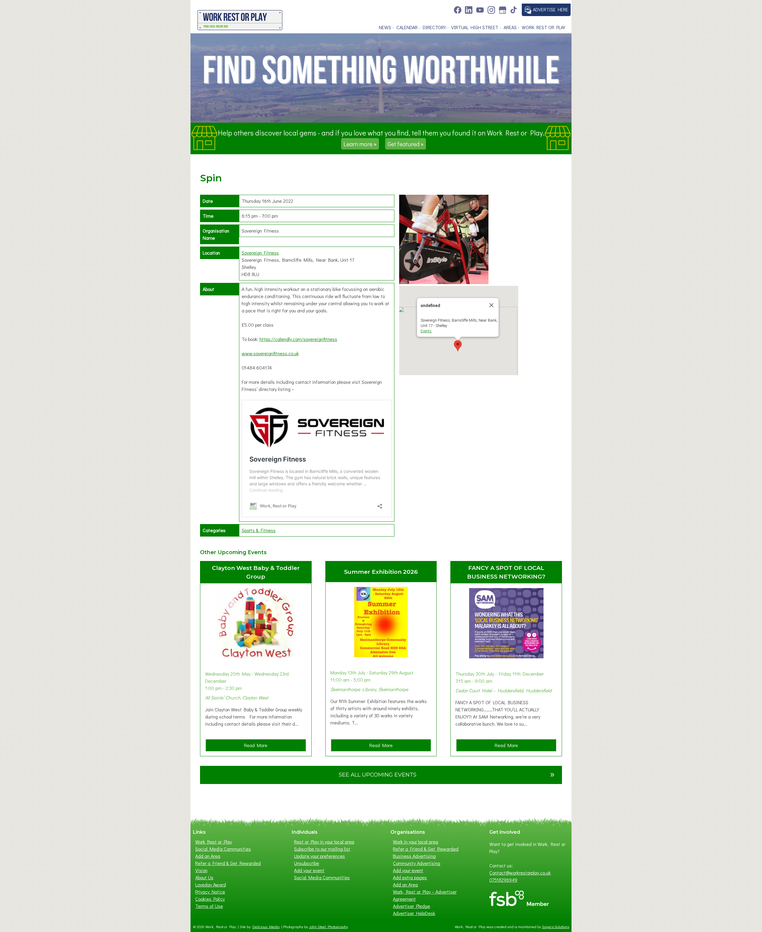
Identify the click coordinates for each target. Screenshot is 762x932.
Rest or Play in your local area (324, 842)
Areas (510, 27)
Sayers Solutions (555, 926)
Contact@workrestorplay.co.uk (520, 872)
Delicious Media (265, 926)
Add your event (309, 870)
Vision (201, 870)
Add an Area (207, 856)
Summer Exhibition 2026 (381, 571)
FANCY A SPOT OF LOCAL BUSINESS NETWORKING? (506, 572)
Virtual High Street (474, 27)
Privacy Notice (210, 892)
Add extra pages (410, 877)
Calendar (407, 27)
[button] (458, 345)
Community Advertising (416, 863)
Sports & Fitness (259, 530)
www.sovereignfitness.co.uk (270, 353)
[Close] (491, 305)
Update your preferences (319, 856)
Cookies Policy (210, 899)
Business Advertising (414, 856)
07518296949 (503, 880)
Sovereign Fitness (260, 253)
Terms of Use (209, 906)
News (385, 27)
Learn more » (360, 144)
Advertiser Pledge (411, 906)
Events (426, 331)
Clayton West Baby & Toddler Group (256, 572)
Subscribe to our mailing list (322, 849)
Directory (434, 27)
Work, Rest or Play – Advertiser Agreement (425, 895)
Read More (257, 746)
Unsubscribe (306, 863)
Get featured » (406, 144)
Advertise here (550, 9)
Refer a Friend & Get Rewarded (228, 863)
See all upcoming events (447, 774)
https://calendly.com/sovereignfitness (298, 339)
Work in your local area (415, 842)
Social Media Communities (223, 849)
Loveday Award (210, 884)
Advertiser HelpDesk (414, 913)
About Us (204, 877)
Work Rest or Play (543, 27)
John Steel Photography (328, 926)
